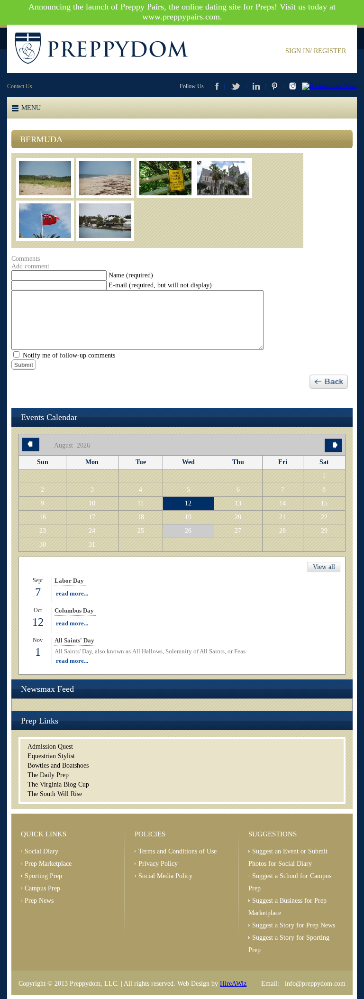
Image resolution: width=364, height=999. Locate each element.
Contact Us (19, 86)
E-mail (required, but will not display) (160, 285)
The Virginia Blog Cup (58, 784)
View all (324, 566)
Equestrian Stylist (51, 756)
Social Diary (41, 851)
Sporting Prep (43, 876)
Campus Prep (42, 888)
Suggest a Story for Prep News (293, 925)
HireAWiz (233, 983)
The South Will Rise (54, 793)
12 (188, 503)
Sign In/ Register (315, 51)
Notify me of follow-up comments (69, 355)
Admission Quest (50, 746)
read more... (72, 593)
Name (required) (131, 275)
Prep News (39, 900)
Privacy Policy (158, 863)
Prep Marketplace (48, 863)
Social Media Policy (165, 876)
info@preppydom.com (315, 983)
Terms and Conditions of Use (177, 851)
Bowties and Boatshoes (58, 765)
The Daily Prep (48, 775)
